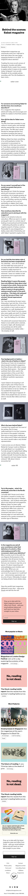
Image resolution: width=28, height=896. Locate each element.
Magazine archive (20, 865)
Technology (10, 768)
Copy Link (19, 44)
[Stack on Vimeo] (12, 887)
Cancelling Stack (20, 868)
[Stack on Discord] (15, 887)
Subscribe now (14, 833)
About (8, 873)
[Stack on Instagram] (10, 887)
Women (3, 47)
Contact (20, 863)
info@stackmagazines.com (13, 890)
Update (4, 696)
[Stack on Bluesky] (17, 887)
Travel (3, 738)
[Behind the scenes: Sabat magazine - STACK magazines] (5, 2)
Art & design (13, 663)
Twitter (13, 44)
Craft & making (16, 735)
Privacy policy (8, 865)
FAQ (8, 863)
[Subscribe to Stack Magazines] (14, 808)
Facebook (8, 44)
